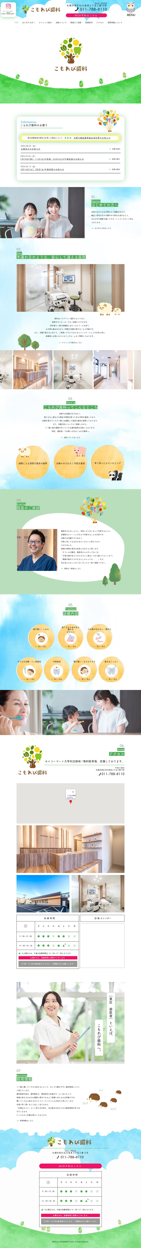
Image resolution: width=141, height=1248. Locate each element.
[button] (130, 7)
